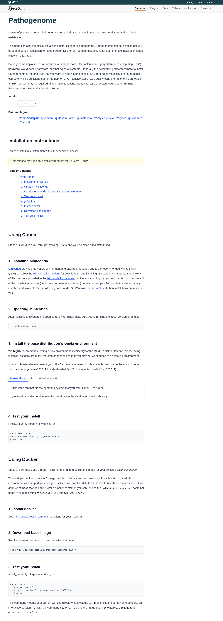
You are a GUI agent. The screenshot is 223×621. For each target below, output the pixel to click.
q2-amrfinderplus (29, 118)
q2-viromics (135, 118)
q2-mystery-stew (104, 118)
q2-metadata (84, 118)
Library (189, 2)
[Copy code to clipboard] (141, 326)
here (133, 483)
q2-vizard (24, 122)
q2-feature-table (64, 118)
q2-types (121, 118)
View (199, 2)
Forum (209, 2)
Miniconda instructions (46, 273)
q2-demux (47, 118)
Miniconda (14, 268)
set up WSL (95, 288)
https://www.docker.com (28, 516)
